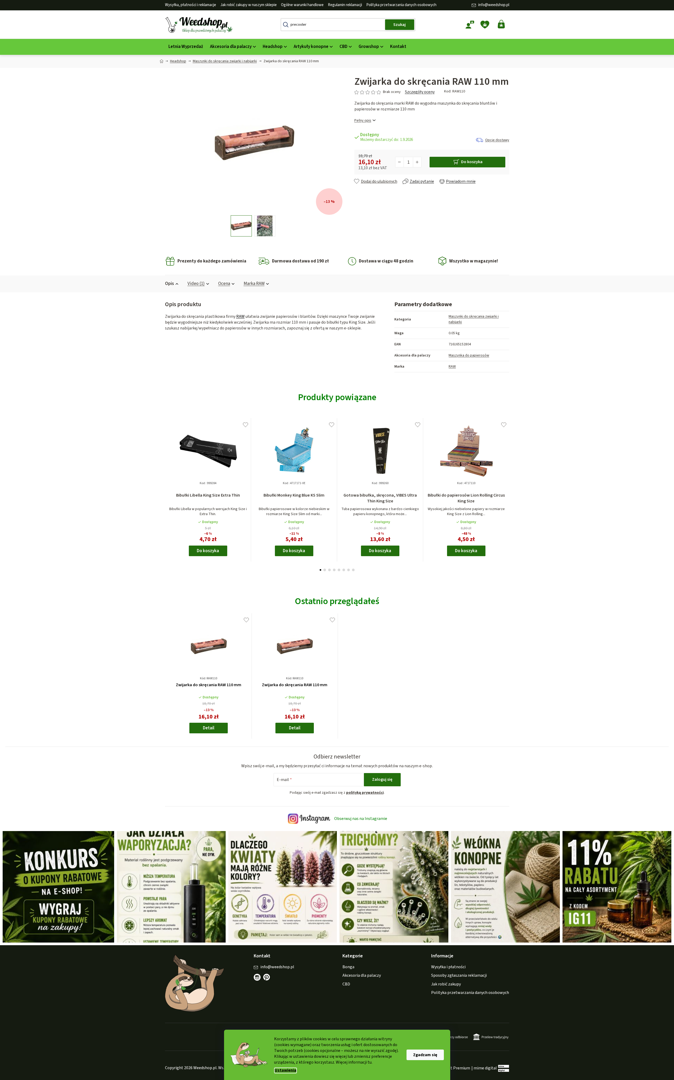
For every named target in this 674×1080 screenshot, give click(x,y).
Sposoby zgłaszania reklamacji (459, 975)
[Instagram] (257, 977)
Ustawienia (285, 1070)
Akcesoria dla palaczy (361, 975)
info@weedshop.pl (493, 5)
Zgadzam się (425, 1055)
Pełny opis (362, 120)
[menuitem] (186, 47)
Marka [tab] (254, 283)
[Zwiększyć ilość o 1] (417, 162)
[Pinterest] (269, 980)
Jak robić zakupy (446, 984)
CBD (346, 984)
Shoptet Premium (453, 1068)
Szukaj (399, 25)
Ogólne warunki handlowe (302, 5)
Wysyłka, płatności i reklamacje (190, 5)
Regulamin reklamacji (345, 5)
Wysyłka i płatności (448, 967)
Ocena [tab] (224, 283)
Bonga (348, 967)
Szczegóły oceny (420, 92)
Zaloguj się (382, 779)
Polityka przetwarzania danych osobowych (401, 5)
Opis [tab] (169, 283)
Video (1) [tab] (196, 283)
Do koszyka (472, 162)
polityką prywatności (365, 792)
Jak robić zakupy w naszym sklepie (248, 5)
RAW (240, 316)
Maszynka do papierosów (469, 355)
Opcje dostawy (497, 140)
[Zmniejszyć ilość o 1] (399, 162)
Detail (208, 728)
